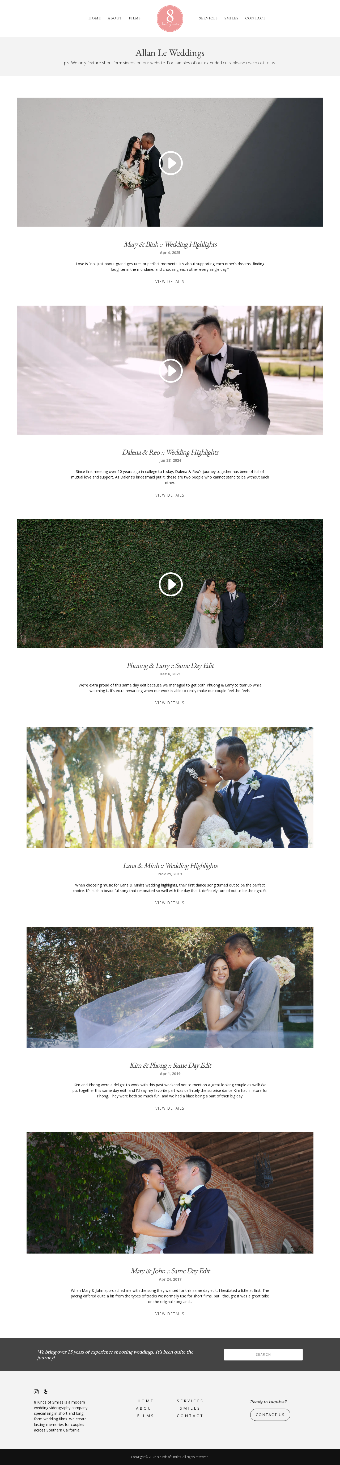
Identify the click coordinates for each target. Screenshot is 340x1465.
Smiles (231, 18)
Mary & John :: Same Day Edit (170, 1270)
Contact (255, 18)
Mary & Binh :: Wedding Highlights (170, 244)
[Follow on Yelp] (45, 1392)
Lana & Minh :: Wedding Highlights (170, 865)
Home (94, 18)
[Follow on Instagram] (36, 1392)
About (115, 18)
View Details (170, 281)
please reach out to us (254, 63)
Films (135, 18)
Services (208, 18)
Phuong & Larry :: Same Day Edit (170, 665)
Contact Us (270, 1414)
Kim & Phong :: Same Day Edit (170, 1065)
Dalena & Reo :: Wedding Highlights (170, 452)
